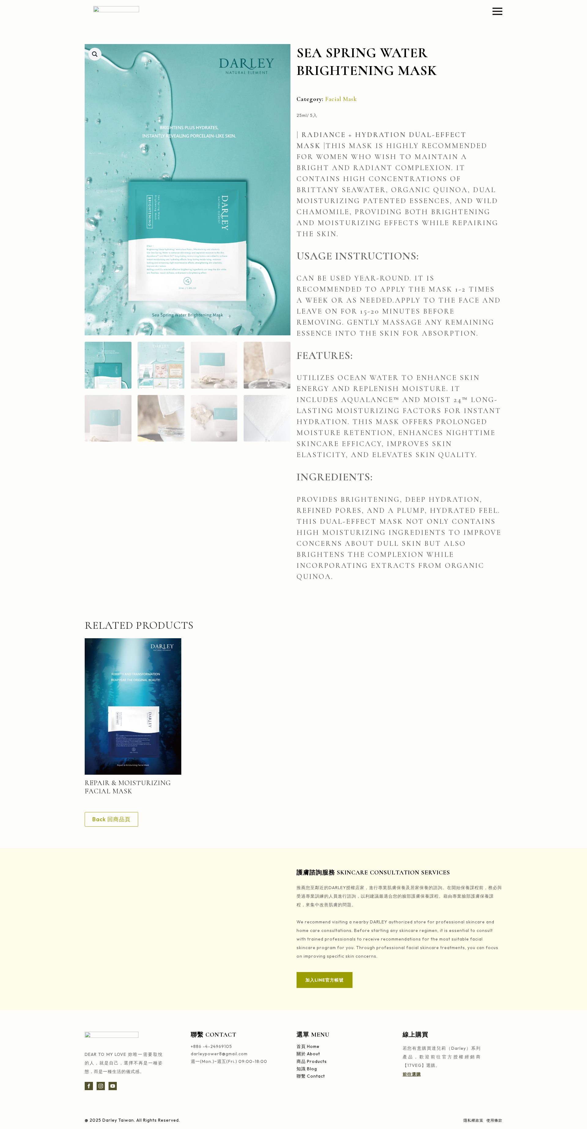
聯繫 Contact (311, 1076)
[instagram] (101, 1086)
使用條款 (494, 1120)
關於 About (308, 1053)
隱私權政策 (473, 1120)
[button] (95, 54)
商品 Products (312, 1061)
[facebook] (89, 1086)
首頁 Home (308, 1046)
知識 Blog (307, 1068)
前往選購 (412, 1074)
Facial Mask (341, 99)
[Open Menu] (497, 11)
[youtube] (113, 1086)
